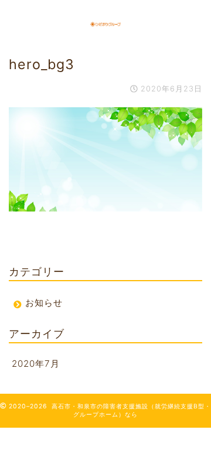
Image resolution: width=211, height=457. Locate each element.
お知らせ (44, 302)
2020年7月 (36, 363)
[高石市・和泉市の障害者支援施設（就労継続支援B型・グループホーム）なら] (105, 23)
